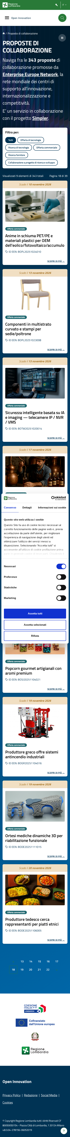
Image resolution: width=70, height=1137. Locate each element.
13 (22, 961)
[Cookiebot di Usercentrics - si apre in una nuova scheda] (51, 498)
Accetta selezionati (35, 624)
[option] (35, 223)
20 (30, 969)
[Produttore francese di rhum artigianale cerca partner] (35, 471)
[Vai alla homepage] (4, 33)
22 (47, 969)
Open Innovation (21, 18)
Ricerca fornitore (16, 155)
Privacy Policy (12, 1095)
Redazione (31, 1095)
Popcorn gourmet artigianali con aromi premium (33, 670)
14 (30, 961)
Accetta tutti (35, 613)
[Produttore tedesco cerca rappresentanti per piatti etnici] (35, 890)
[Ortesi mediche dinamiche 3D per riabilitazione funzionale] (35, 806)
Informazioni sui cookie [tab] (52, 507)
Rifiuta (35, 635)
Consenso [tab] (10, 507)
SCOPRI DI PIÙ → (56, 261)
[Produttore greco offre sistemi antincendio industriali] (35, 722)
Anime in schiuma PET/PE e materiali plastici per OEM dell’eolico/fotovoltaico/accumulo (34, 240)
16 (48, 961)
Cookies (8, 1102)
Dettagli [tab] (27, 507)
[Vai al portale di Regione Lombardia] (11, 4)
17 (56, 961)
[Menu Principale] (7, 18)
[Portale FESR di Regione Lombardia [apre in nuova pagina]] (35, 1008)
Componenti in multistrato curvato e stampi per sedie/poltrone (28, 329)
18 (13, 969)
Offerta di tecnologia (30, 140)
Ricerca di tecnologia (18, 147)
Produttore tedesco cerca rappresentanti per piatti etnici (32, 921)
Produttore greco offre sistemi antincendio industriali (31, 754)
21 (39, 969)
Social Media (49, 1095)
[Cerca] (62, 18)
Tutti (10, 140)
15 (39, 961)
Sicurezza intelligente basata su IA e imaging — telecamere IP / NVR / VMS (34, 417)
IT (63, 4)
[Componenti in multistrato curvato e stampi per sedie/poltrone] (35, 294)
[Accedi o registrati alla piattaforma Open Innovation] (56, 5)
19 (21, 969)
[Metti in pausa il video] (62, 38)
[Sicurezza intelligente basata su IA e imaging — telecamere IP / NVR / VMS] (35, 383)
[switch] (61, 577)
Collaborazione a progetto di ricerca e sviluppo (31, 162)
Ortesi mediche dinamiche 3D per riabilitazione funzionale (34, 838)
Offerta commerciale (46, 147)
